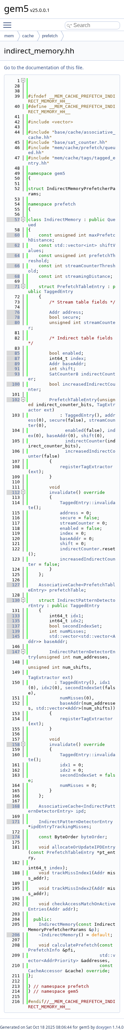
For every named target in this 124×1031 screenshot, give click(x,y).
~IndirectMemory (58, 934)
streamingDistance (87, 276)
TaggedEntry (58, 291)
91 (13, 368)
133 (13, 615)
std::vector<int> (76, 245)
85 (13, 353)
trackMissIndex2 (72, 888)
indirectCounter (85, 440)
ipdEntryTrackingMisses (60, 826)
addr (67, 909)
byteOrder (93, 836)
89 (13, 363)
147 (13, 651)
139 (13, 631)
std (40, 708)
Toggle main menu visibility (9, 25)
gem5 (60, 173)
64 (13, 255)
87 (13, 358)
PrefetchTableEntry (81, 286)
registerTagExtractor (86, 466)
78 (13, 317)
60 (13, 235)
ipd (80, 811)
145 (13, 636)
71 (13, 286)
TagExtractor (44, 677)
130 (13, 600)
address (71, 312)
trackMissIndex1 (72, 872)
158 (13, 744)
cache (28, 35)
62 (13, 245)
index (77, 358)
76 (13, 312)
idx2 (75, 620)
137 (13, 626)
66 (13, 265)
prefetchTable (66, 590)
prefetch (50, 35)
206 (13, 934)
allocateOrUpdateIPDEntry (83, 847)
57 (13, 219)
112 (13, 492)
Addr (54, 312)
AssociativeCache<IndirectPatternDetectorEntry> (71, 809)
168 (13, 806)
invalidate (62, 492)
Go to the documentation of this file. (44, 67)
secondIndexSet (81, 626)
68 (13, 276)
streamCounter (77, 523)
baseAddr (73, 363)
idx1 (75, 615)
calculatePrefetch (74, 945)
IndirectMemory (62, 219)
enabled (71, 353)
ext (48, 409)
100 (13, 384)
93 (13, 373)
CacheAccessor (45, 970)
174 (13, 836)
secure (70, 317)
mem (9, 35)
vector (57, 708)
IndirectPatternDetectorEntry (76, 821)
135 (13, 620)
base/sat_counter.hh (80, 142)
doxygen (103, 1027)
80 (13, 322)
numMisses (72, 631)
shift (66, 368)
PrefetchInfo (44, 950)
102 (13, 399)
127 (13, 584)
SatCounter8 (63, 373)
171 (13, 821)
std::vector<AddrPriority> (71, 958)
